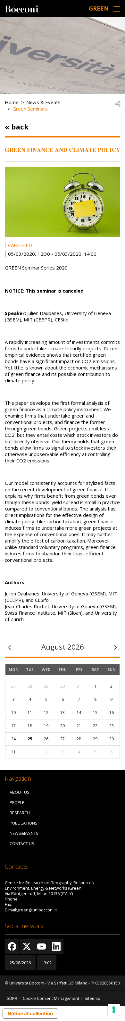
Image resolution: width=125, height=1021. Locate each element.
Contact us (22, 843)
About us (19, 792)
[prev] (9, 647)
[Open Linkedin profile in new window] (56, 946)
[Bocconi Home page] (21, 8)
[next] (115, 647)
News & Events (43, 102)
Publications (24, 823)
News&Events (24, 833)
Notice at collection (30, 1013)
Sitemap (92, 998)
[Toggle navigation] (116, 9)
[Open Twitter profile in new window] (27, 946)
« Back (17, 126)
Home (12, 102)
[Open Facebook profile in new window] (12, 946)
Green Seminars (30, 108)
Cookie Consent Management (51, 998)
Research (20, 813)
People (17, 802)
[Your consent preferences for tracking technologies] (114, 1010)
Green (99, 8)
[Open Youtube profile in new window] (41, 946)
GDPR (11, 998)
